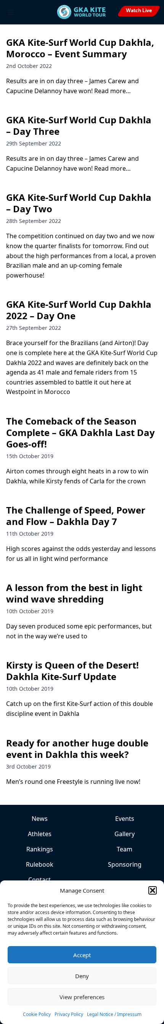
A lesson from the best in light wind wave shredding (74, 593)
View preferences (82, 997)
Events (124, 818)
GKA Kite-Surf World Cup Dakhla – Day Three (78, 125)
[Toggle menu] (10, 12)
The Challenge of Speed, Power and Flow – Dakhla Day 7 (75, 516)
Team (124, 849)
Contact (39, 879)
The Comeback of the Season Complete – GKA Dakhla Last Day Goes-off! (80, 432)
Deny (82, 976)
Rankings (39, 849)
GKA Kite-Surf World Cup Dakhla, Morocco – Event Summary (80, 48)
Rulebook (39, 864)
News (40, 818)
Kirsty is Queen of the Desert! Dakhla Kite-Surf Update (72, 671)
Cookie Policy (37, 1014)
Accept (82, 955)
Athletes (39, 834)
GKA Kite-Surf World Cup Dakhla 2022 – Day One (78, 310)
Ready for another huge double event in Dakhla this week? (77, 749)
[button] (152, 890)
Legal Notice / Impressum (114, 1014)
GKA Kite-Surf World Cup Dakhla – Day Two (78, 203)
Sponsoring (124, 864)
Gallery (124, 834)
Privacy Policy (69, 1014)
